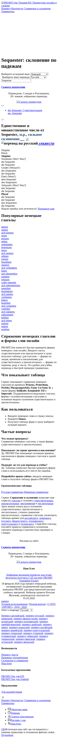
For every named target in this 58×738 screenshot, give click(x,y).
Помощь (15, 713)
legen (4, 250)
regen (4, 235)
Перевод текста (9, 654)
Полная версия (37, 604)
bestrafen (5, 303)
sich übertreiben (9, 273)
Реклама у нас (18, 720)
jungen (4, 259)
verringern (6, 297)
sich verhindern (9, 267)
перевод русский (35, 615)
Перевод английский (12, 615)
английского (31, 518)
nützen (4, 326)
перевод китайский (41, 627)
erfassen (5, 279)
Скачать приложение (22, 716)
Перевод (6, 8)
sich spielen (7, 294)
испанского (27, 524)
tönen (4, 270)
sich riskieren (8, 311)
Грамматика (7, 11)
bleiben (5, 317)
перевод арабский (32, 624)
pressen (5, 238)
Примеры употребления (14, 657)
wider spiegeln (8, 282)
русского (6, 521)
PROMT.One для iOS (12, 676)
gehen (4, 241)
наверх (5, 601)
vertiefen (5, 308)
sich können (7, 232)
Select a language (10, 610)
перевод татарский (11, 633)
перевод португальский (37, 630)
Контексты (17, 8)
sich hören (6, 320)
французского (19, 521)
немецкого (45, 518)
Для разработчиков (11, 692)
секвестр (46, 143)
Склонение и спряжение (14, 660)
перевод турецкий (33, 633)
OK (3, 729)
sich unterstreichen (10, 285)
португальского (9, 524)
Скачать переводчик (13, 87)
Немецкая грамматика (36, 492)
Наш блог (6, 663)
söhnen (5, 256)
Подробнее (7, 735)
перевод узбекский (27, 636)
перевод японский (24, 642)
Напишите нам (46, 208)
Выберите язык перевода (15, 77)
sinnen (4, 229)
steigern (5, 265)
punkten (5, 276)
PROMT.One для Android (15, 679)
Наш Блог (16, 723)
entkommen (7, 314)
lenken (4, 227)
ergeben (5, 329)
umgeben (6, 288)
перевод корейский (11, 630)
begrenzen (6, 247)
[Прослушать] (22, 139)
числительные (45, 503)
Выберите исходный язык (15, 74)
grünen (4, 323)
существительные (43, 500)
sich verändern (8, 306)
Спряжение (37, 8)
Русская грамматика (12, 492)
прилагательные (10, 503)
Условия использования (14, 604)
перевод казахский (19, 627)
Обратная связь (19, 709)
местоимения (27, 503)
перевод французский (26, 618)
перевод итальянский (26, 621)
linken (4, 300)
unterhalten (7, 244)
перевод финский (25, 639)
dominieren (7, 291)
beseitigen (6, 262)
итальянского (36, 521)
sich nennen (7, 253)
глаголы (15, 500)
